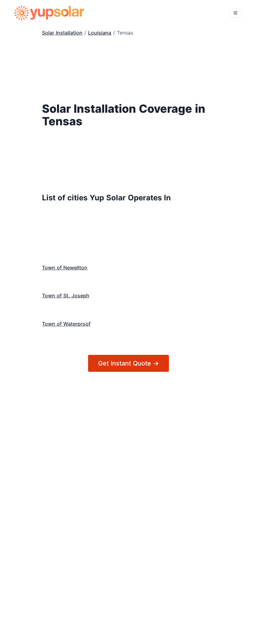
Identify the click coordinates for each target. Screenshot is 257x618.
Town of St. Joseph (65, 295)
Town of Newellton (64, 267)
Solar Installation (62, 33)
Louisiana (99, 33)
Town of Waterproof (66, 324)
